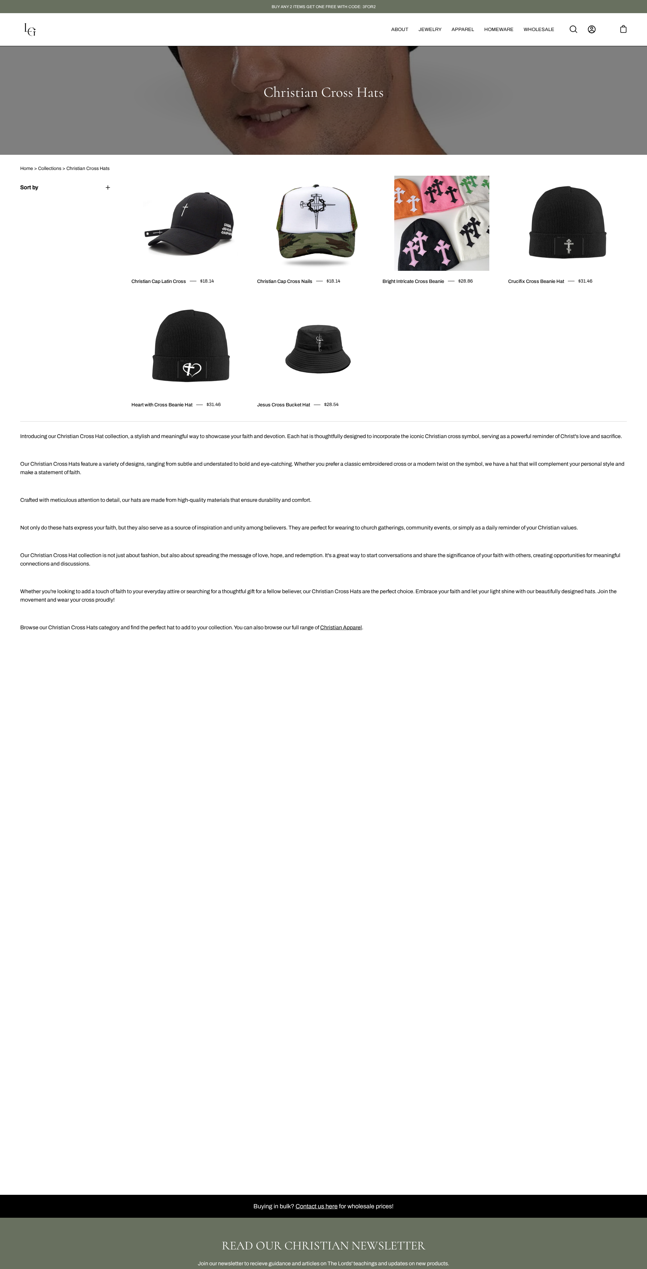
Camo (259, 295)
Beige (409, 295)
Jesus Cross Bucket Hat (283, 404)
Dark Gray (516, 295)
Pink (152, 295)
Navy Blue (528, 295)
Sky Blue (277, 295)
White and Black (146, 295)
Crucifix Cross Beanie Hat (536, 281)
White (265, 295)
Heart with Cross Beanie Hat (161, 404)
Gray (522, 295)
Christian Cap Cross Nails (284, 281)
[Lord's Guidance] (30, 29)
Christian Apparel (341, 627)
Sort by (29, 187)
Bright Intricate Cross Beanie (413, 281)
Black (133, 295)
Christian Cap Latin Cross (158, 281)
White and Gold (139, 295)
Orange (403, 295)
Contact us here (317, 1206)
